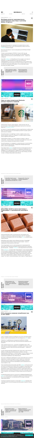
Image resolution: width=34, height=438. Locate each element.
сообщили (8, 59)
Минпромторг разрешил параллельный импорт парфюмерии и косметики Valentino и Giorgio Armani (23, 283)
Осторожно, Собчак (10, 127)
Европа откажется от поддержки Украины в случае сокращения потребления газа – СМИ (24, 410)
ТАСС (23, 237)
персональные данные (4, 435)
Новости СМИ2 (3, 91)
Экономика (9, 17)
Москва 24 (17, 12)
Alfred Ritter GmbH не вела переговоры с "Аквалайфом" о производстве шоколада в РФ (11, 179)
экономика (2, 76)
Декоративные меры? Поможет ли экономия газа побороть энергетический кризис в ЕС (10, 410)
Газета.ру (16, 247)
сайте (26, 338)
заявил (10, 148)
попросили (23, 380)
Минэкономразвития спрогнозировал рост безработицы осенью (22, 70)
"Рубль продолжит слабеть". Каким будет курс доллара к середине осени (11, 70)
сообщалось (6, 249)
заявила (22, 365)
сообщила (3, 47)
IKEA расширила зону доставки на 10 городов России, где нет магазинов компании (10, 283)
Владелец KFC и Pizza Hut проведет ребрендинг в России (23, 179)
